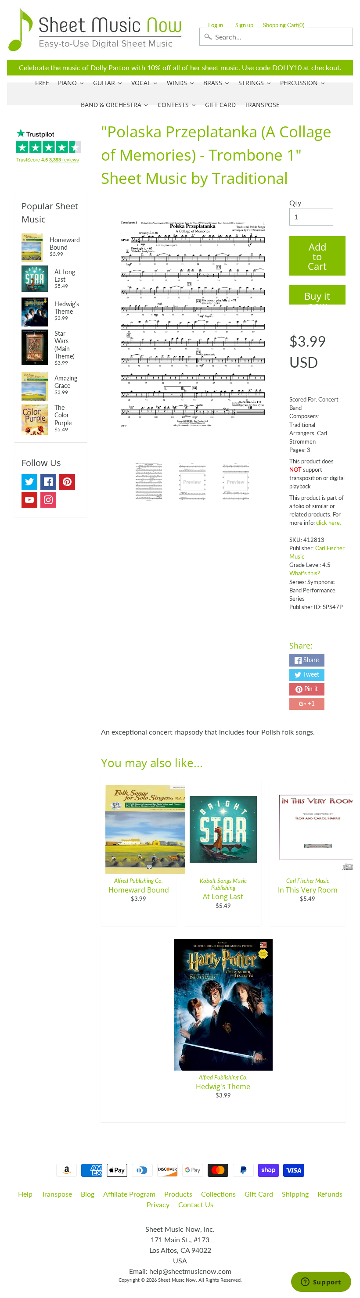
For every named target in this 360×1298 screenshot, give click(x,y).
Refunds (329, 1194)
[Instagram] (48, 500)
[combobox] (276, 37)
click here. (328, 522)
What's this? (304, 573)
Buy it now (317, 297)
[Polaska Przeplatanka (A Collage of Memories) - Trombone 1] (149, 482)
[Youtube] (29, 500)
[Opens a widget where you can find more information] (321, 1283)
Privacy (158, 1204)
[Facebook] (48, 482)
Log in (215, 25)
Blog (87, 1194)
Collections (218, 1194)
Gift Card (259, 1194)
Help (25, 1194)
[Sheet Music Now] (95, 30)
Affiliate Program (129, 1194)
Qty (295, 202)
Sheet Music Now (177, 1280)
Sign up (244, 25)
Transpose (56, 1194)
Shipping (295, 1194)
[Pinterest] (67, 482)
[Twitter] (29, 482)
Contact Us (195, 1204)
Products (178, 1194)
